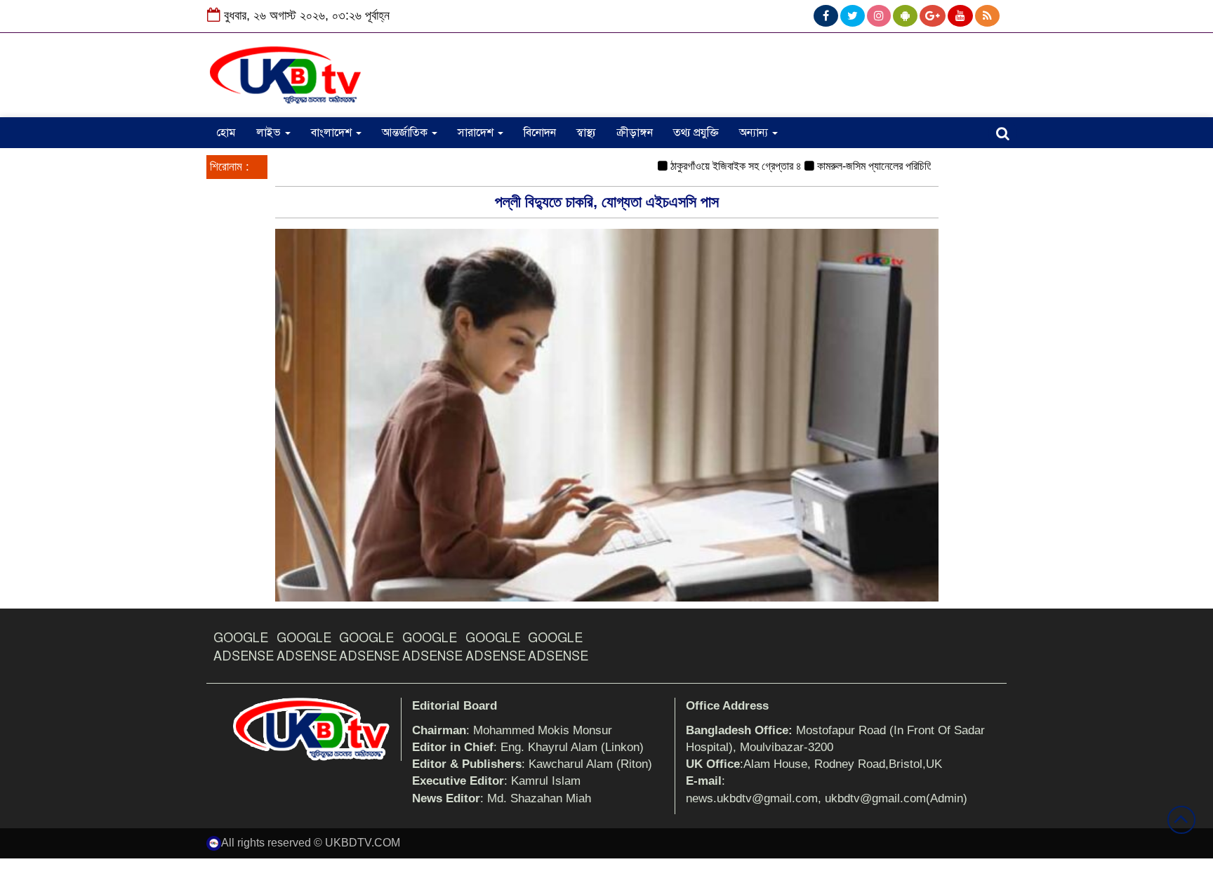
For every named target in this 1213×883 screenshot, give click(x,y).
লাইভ (270, 133)
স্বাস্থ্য (586, 133)
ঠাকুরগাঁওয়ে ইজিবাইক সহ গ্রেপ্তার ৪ (718, 166)
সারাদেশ (477, 133)
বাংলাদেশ (332, 133)
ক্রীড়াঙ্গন (634, 133)
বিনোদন (540, 133)
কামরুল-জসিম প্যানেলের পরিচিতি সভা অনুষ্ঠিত (881, 166)
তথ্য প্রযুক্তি (696, 133)
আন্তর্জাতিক (406, 133)
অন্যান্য (755, 133)
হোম (226, 133)
